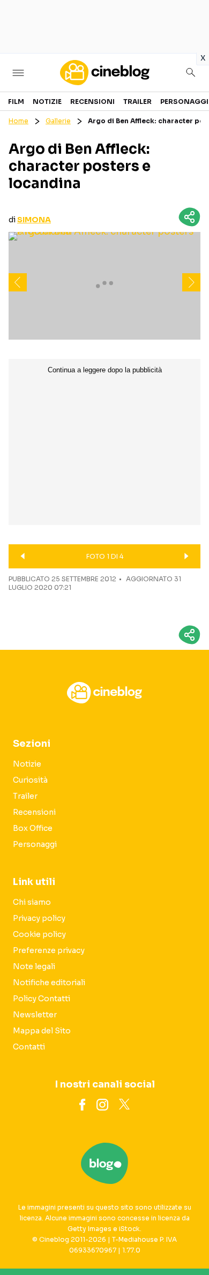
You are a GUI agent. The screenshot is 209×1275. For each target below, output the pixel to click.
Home (18, 121)
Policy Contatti (41, 998)
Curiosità (30, 780)
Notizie (47, 102)
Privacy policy (39, 918)
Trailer (137, 102)
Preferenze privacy (49, 950)
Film (16, 102)
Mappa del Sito (42, 1031)
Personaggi (184, 102)
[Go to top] (187, 1240)
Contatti (29, 1047)
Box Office (33, 828)
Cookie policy (39, 934)
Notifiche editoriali (49, 982)
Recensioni (92, 102)
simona (34, 219)
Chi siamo (32, 902)
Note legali (34, 966)
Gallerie (58, 121)
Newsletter (35, 1014)
